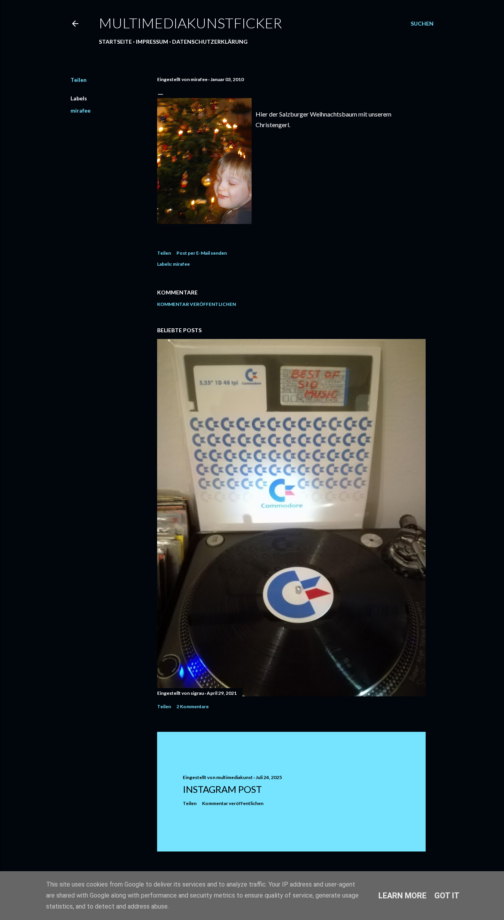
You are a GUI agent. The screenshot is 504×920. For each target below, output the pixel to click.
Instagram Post (222, 789)
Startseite (115, 41)
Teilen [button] (78, 79)
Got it (447, 895)
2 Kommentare (192, 706)
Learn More (402, 895)
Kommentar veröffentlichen (196, 304)
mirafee (80, 110)
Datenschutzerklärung (210, 41)
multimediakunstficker (190, 22)
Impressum (152, 41)
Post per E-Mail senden (201, 253)
